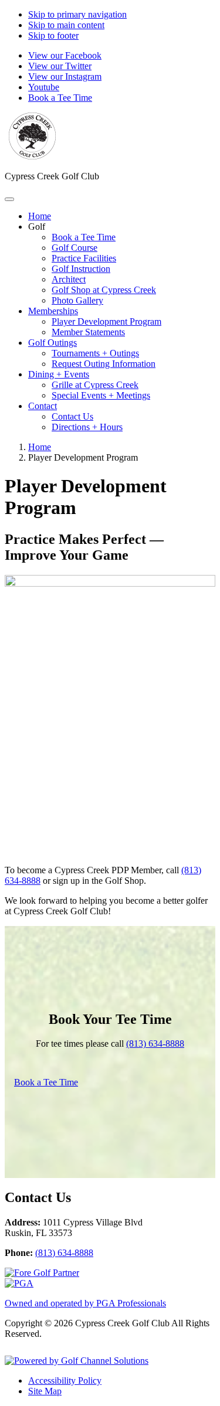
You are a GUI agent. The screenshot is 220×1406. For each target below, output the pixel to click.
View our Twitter (60, 66)
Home (39, 447)
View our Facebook (64, 55)
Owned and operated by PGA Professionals (85, 1303)
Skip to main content (66, 25)
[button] (36, 227)
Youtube (43, 87)
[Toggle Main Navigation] (9, 199)
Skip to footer (53, 35)
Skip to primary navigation (77, 14)
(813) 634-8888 (155, 1043)
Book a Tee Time (60, 98)
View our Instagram (64, 76)
